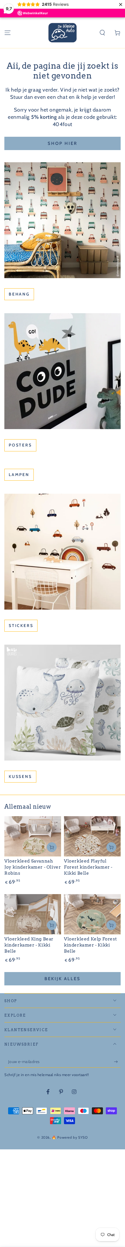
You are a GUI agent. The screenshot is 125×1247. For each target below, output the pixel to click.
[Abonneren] (117, 1061)
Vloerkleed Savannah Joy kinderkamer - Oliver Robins (32, 867)
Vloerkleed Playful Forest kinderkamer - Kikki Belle (88, 867)
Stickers (21, 625)
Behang (19, 294)
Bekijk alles (62, 978)
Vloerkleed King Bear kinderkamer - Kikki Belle (28, 945)
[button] (102, 33)
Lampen (19, 474)
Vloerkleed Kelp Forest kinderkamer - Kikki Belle (90, 945)
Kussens (20, 776)
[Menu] (7, 33)
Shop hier (62, 143)
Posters (20, 445)
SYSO (83, 1137)
